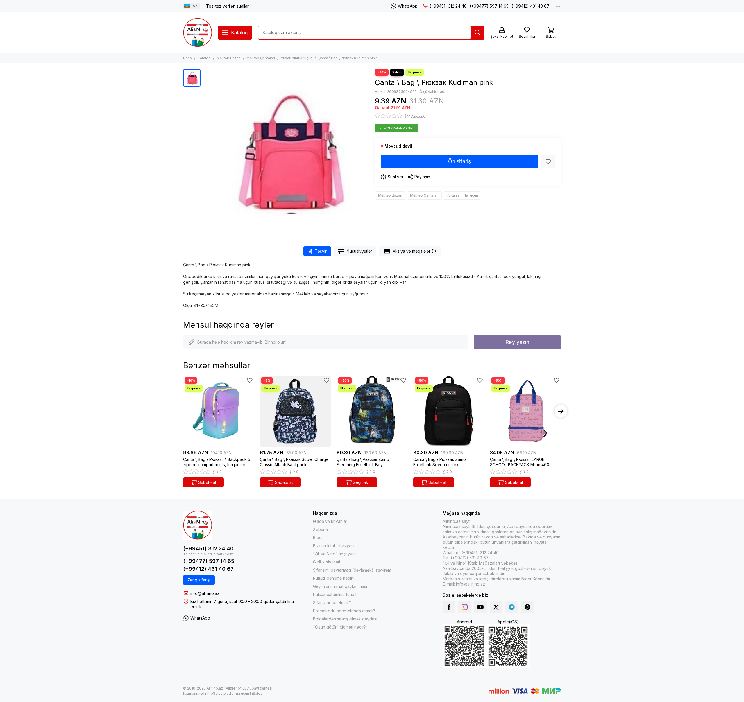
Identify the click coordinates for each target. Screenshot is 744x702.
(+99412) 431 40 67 (530, 5)
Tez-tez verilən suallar (227, 5)
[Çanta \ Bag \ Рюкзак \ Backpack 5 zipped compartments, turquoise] (218, 411)
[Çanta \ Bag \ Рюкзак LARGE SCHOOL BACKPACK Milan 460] (525, 411)
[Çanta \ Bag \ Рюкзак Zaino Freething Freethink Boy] (372, 411)
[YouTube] (480, 607)
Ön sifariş (459, 161)
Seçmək (360, 482)
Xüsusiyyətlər (359, 251)
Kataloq (204, 58)
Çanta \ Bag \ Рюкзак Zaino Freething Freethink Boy (363, 462)
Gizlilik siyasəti (326, 561)
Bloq (317, 537)
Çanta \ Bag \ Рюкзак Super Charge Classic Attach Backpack (294, 462)
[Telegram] (511, 607)
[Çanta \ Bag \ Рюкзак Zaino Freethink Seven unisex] (448, 411)
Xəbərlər (321, 529)
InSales (256, 693)
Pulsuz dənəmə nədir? (334, 578)
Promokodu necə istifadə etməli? (344, 610)
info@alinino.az (204, 593)
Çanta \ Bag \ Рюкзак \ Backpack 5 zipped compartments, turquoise (216, 462)
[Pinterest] (527, 607)
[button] (183, 411)
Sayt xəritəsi (262, 688)
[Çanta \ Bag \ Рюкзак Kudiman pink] (286, 152)
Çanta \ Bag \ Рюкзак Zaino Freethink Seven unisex (439, 462)
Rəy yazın (517, 342)
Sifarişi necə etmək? (332, 602)
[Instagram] (464, 607)
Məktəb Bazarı (229, 58)
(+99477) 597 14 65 (489, 5)
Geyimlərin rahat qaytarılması (340, 586)
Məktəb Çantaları (260, 58)
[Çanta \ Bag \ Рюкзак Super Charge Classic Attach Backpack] (295, 411)
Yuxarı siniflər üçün (296, 58)
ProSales (215, 693)
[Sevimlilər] (548, 161)
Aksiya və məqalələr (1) (414, 251)
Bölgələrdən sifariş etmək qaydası (345, 618)
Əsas (187, 58)
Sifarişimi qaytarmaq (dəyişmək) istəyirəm (352, 570)
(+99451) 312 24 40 (448, 5)
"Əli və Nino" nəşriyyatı (335, 553)
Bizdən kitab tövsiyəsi (333, 545)
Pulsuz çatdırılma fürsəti (335, 594)
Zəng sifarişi (198, 579)
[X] (496, 607)
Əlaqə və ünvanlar (330, 521)
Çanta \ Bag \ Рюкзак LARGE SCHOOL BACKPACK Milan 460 (519, 462)
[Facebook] (449, 607)
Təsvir (321, 251)
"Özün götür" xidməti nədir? (339, 626)
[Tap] (477, 33)
